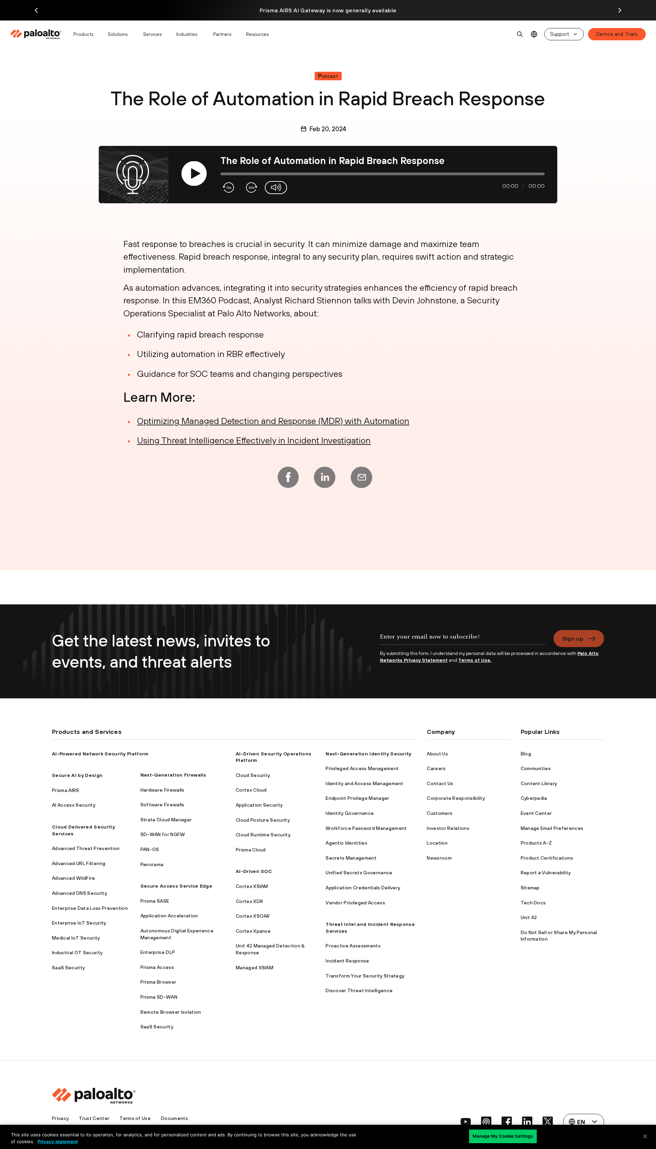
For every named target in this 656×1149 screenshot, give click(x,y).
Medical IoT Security (76, 938)
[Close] (645, 1136)
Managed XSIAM (254, 967)
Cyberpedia (534, 798)
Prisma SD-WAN (158, 997)
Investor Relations (448, 828)
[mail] (361, 477)
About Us (437, 753)
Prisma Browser (158, 982)
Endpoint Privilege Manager (357, 798)
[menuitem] (38, 34)
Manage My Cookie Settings (503, 1136)
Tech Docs (533, 902)
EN (534, 34)
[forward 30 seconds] (251, 187)
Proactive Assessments (353, 945)
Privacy (60, 1118)
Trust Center (94, 1118)
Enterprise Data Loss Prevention (90, 908)
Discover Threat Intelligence (359, 990)
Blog (526, 753)
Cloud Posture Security (263, 820)
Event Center (536, 813)
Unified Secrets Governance (359, 872)
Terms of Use (135, 1118)
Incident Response (347, 960)
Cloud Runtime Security (263, 834)
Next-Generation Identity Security (368, 753)
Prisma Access (157, 967)
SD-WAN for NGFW (162, 834)
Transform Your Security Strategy (365, 976)
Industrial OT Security (77, 952)
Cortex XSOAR (253, 916)
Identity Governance (350, 813)
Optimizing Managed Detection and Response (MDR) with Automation (273, 421)
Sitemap (530, 887)
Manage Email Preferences (552, 828)
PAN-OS (149, 849)
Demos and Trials (617, 34)
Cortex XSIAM (252, 886)
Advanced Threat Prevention (86, 848)
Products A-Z (536, 843)
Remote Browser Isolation (170, 1012)
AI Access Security (73, 805)
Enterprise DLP (157, 952)
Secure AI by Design (77, 775)
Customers (439, 813)
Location (437, 843)
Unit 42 (529, 917)
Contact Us (440, 783)
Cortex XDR (249, 901)
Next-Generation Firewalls (173, 775)
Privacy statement (58, 1141)
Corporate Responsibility (456, 798)
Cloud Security (253, 775)
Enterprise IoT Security (79, 923)
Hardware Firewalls (162, 790)
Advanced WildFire (73, 878)
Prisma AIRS (65, 790)
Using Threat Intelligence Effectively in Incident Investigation (254, 440)
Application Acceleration (169, 915)
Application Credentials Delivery (363, 887)
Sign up (572, 638)
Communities (536, 768)
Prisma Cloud (251, 849)
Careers (436, 768)
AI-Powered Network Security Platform (100, 753)
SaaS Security (68, 967)
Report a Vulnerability (546, 872)
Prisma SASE (154, 901)
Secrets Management (351, 858)
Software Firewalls (162, 804)
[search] (520, 34)
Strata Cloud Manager (166, 819)
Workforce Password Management (366, 828)
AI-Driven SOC (254, 871)
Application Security (259, 805)
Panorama (152, 864)
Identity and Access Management (365, 783)
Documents (174, 1118)
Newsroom (439, 858)
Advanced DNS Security (79, 893)
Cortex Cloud (251, 790)
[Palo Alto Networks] (36, 34)
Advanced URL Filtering (78, 863)
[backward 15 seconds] (228, 187)
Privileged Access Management (362, 768)
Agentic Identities (346, 843)
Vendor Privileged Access (355, 902)
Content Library (539, 783)
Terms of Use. (475, 660)
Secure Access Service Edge (176, 886)
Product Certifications (547, 858)
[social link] (466, 1122)
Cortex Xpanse (253, 931)
